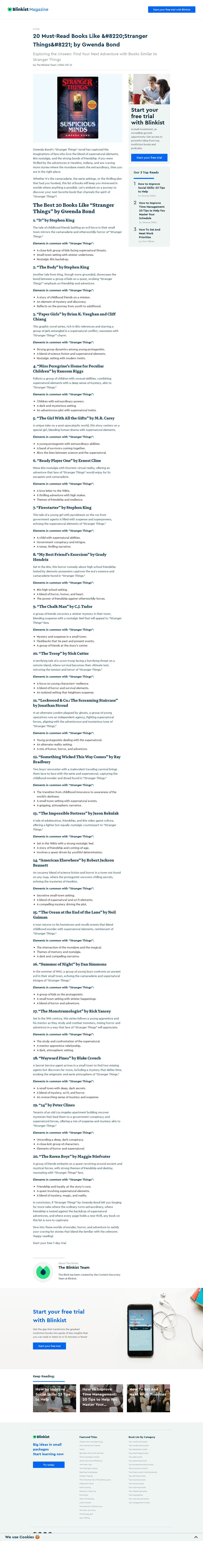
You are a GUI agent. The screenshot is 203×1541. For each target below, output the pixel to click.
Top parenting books (138, 1460)
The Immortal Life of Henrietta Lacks (95, 1480)
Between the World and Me (91, 1453)
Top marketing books (138, 1491)
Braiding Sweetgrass (88, 1472)
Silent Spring (85, 1487)
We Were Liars (85, 1464)
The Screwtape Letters (89, 1457)
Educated (83, 1495)
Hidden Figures (86, 1476)
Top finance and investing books (143, 1472)
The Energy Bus (86, 1514)
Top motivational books (139, 1499)
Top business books (137, 1480)
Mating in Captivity (87, 1491)
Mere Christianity (86, 1499)
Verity (82, 1449)
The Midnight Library (88, 1468)
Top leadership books (138, 1449)
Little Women (85, 1502)
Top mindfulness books (139, 1445)
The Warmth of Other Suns (90, 1506)
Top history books (136, 1483)
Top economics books (138, 1468)
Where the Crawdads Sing (91, 1441)
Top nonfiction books (138, 1441)
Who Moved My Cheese (89, 1445)
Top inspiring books (137, 1487)
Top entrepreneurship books (141, 1464)
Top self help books (137, 1476)
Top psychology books (138, 1453)
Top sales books (135, 1457)
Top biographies (136, 1495)
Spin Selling (84, 1518)
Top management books (139, 1502)
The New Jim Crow (87, 1510)
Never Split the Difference (90, 1460)
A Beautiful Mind (86, 1483)
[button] (101, 1537)
